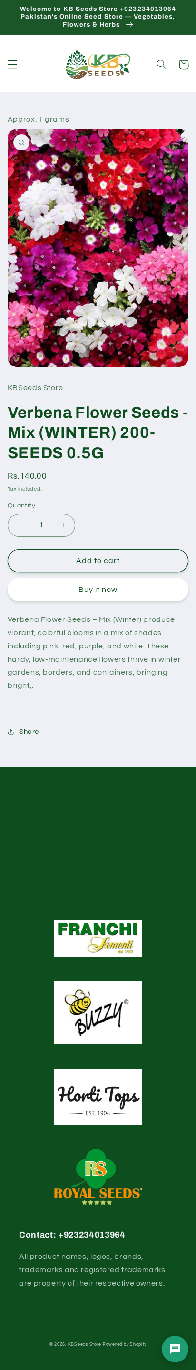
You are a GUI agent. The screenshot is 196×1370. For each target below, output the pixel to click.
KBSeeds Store (85, 1344)
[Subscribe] (165, 886)
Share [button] (29, 731)
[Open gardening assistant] (175, 1349)
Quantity (21, 505)
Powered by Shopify (125, 1344)
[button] (12, 64)
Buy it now (98, 589)
